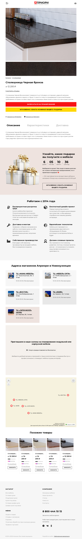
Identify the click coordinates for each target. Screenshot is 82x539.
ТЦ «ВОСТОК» (22, 292)
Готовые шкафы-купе (13, 503)
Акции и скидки (11, 514)
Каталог (8, 78)
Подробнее (12, 464)
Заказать (12, 467)
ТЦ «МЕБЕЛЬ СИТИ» (61, 274)
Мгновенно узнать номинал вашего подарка (41, 109)
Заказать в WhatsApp (14, 116)
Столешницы (16, 78)
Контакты (45, 503)
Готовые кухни (10, 495)
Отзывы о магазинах (12, 517)
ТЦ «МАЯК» (58, 292)
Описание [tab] (13, 125)
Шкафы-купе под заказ (13, 505)
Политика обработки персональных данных (20, 522)
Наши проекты (47, 495)
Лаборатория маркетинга (62, 536)
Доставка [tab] (62, 125)
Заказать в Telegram (32, 116)
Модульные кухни (11, 498)
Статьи (44, 498)
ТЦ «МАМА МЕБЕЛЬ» (25, 274)
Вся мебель (10, 493)
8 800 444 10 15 (52, 511)
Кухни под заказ (11, 500)
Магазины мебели (48, 493)
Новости (45, 500)
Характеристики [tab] (38, 125)
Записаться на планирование (41, 104)
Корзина (8, 519)
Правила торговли (12, 524)
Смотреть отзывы (13, 91)
